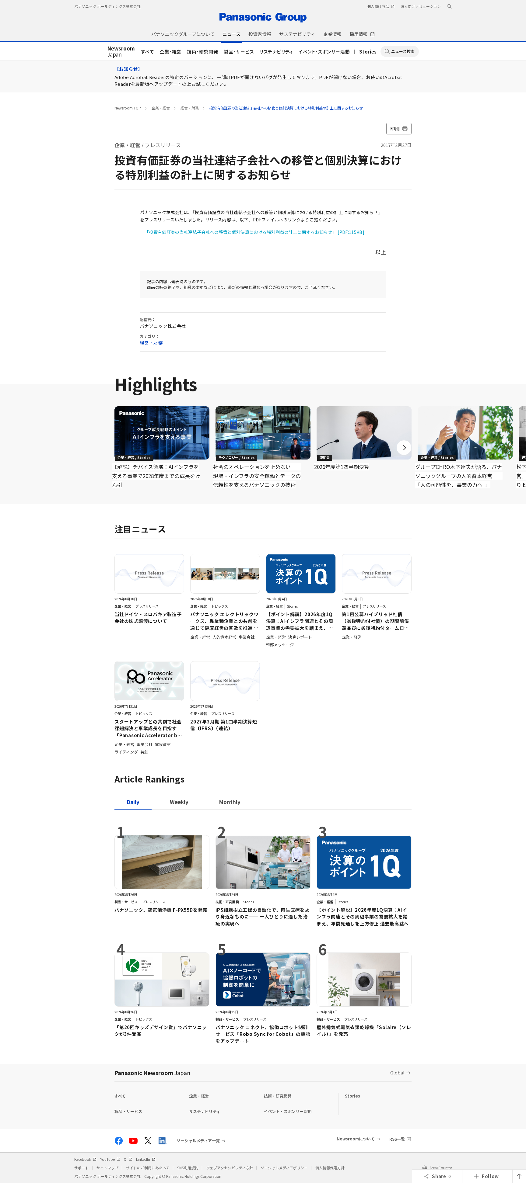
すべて (147, 51)
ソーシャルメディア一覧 (198, 1140)
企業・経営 (170, 51)
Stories (368, 51)
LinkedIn (143, 1159)
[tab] (179, 802)
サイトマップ (107, 1167)
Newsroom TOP (127, 107)
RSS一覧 (397, 1139)
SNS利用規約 (187, 1167)
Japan (121, 51)
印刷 (395, 128)
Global (397, 1072)
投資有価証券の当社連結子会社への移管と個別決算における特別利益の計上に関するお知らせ (286, 107)
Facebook (82, 1159)
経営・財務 (190, 107)
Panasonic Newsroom (152, 1073)
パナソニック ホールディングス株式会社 (107, 6)
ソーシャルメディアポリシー (284, 1167)
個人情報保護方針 (330, 1167)
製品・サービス (239, 51)
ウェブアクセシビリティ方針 (229, 1167)
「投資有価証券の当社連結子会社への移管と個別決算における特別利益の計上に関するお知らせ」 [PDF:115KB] (254, 232)
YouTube (107, 1159)
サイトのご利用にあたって (148, 1167)
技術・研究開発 (202, 51)
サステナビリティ (276, 51)
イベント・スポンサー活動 (324, 51)
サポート (81, 1167)
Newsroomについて (356, 1139)
